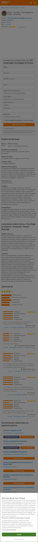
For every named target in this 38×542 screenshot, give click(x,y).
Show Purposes (19, 539)
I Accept (19, 534)
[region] (19, 517)
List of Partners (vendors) (9, 530)
